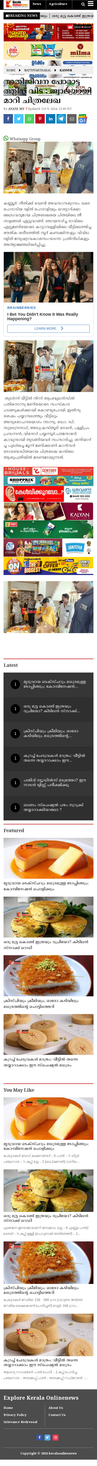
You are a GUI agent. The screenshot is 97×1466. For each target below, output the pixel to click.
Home (11, 70)
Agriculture (58, 4)
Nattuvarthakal (37, 70)
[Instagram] (56, 1438)
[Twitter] (48, 1438)
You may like (19, 1091)
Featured (14, 831)
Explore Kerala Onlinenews (41, 1398)
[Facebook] (40, 1438)
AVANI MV (16, 109)
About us (55, 1408)
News (36, 4)
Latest (11, 666)
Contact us (57, 1415)
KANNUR (66, 70)
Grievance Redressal (20, 1422)
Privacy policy (15, 1415)
